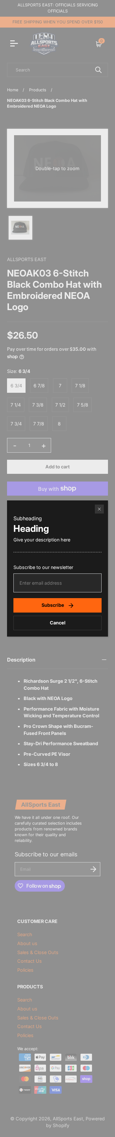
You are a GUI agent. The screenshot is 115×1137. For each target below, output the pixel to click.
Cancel (57, 622)
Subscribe (53, 605)
